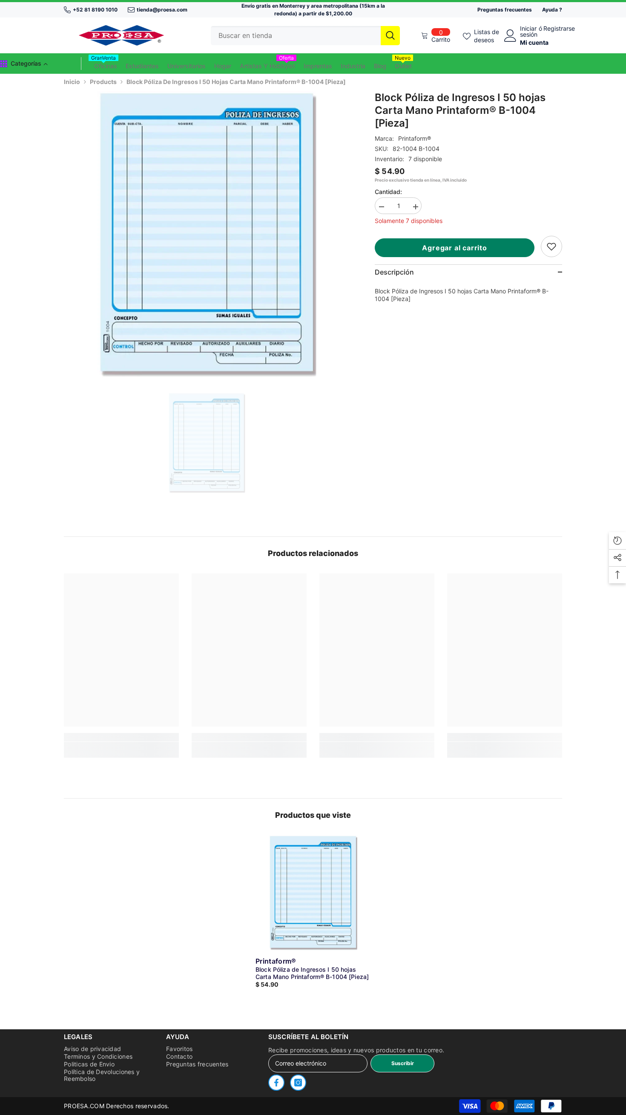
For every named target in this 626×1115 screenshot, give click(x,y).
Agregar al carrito (456, 247)
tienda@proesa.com (162, 9)
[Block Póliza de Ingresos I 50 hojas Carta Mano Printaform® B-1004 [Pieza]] (313, 892)
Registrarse (559, 29)
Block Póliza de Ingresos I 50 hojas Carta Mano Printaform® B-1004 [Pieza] (312, 973)
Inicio (72, 81)
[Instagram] (298, 1082)
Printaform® (414, 138)
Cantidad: (388, 191)
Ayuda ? (552, 9)
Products (103, 81)
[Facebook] (276, 1082)
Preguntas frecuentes (504, 9)
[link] (551, 246)
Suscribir (402, 1063)
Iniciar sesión (528, 32)
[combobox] (296, 35)
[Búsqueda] (305, 35)
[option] (207, 234)
